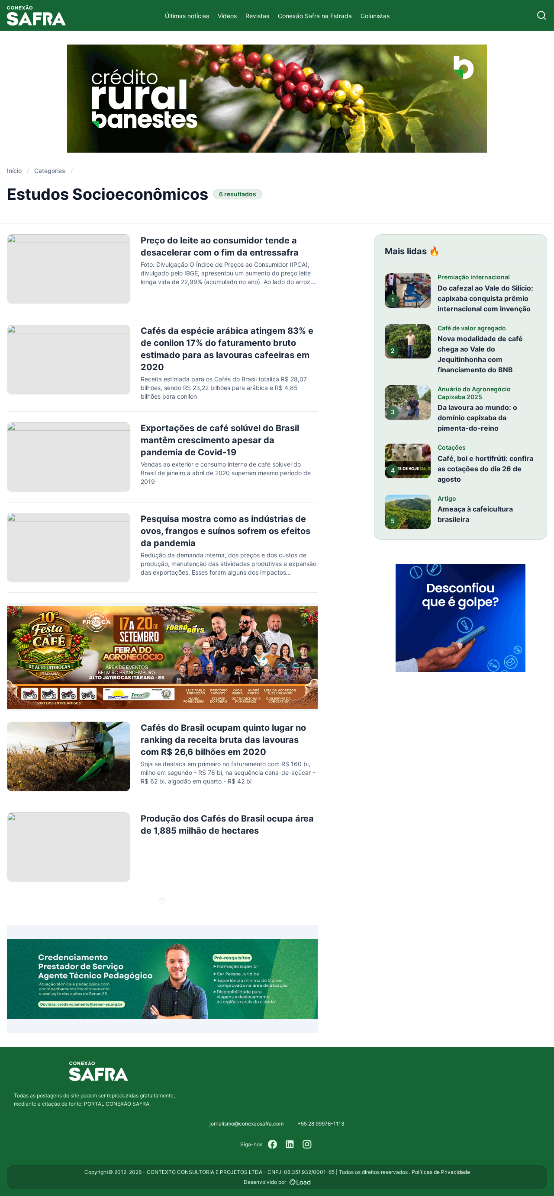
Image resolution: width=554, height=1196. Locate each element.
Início (14, 170)
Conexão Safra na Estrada (315, 15)
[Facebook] (273, 1144)
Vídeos (227, 15)
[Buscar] (541, 15)
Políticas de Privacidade (441, 1172)
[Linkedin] (290, 1144)
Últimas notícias (187, 15)
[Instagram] (307, 1144)
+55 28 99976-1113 (321, 1123)
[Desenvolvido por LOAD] (300, 1182)
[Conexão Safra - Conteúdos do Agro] (36, 15)
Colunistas (375, 15)
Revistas (257, 15)
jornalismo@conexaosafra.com (246, 1123)
